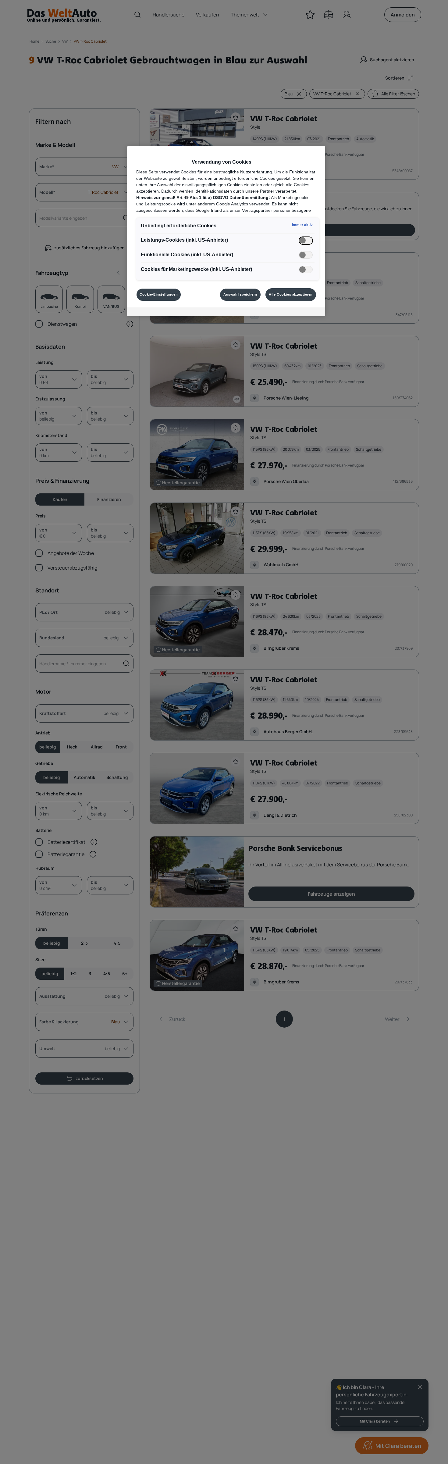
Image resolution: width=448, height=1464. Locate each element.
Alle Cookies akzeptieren (291, 294)
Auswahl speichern (240, 294)
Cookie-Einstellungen (159, 294)
